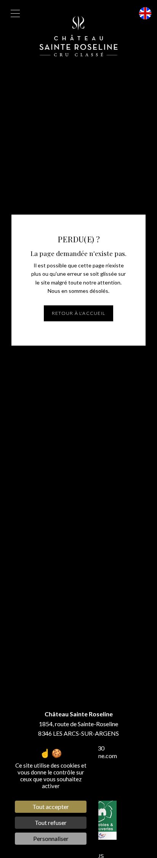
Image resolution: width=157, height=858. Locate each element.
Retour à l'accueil (78, 313)
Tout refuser (51, 822)
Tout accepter (50, 806)
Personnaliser (51, 838)
